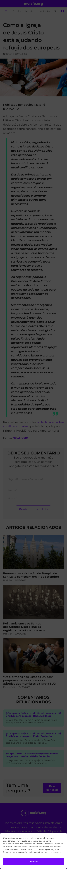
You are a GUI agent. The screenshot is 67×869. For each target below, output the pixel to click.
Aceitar (33, 861)
